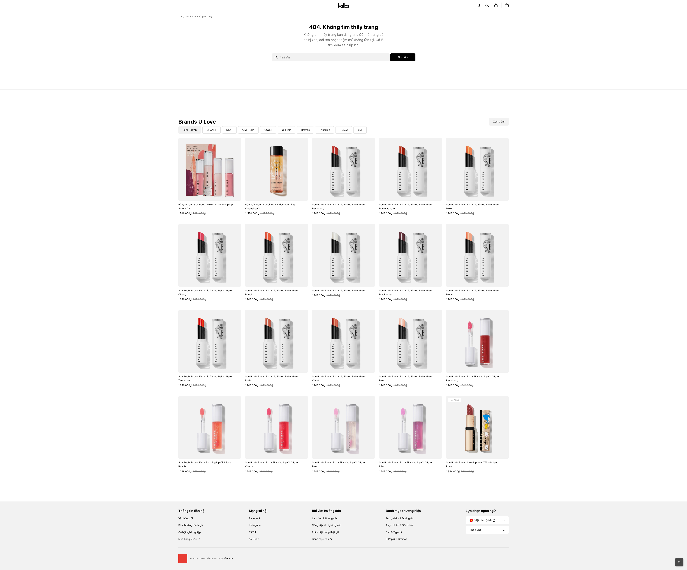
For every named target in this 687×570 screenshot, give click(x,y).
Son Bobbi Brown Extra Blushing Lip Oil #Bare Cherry (271, 464)
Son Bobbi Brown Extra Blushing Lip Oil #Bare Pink (338, 464)
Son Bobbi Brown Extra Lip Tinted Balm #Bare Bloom (472, 292)
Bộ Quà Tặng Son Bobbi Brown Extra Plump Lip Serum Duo (205, 206)
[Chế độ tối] (487, 5)
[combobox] (331, 57)
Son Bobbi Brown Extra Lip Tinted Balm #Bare (339, 290)
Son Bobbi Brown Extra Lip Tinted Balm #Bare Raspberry (339, 206)
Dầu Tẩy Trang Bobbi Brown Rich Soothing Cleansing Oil (270, 206)
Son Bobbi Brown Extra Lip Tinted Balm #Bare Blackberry (405, 292)
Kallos (230, 558)
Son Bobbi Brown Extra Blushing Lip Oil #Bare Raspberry (472, 378)
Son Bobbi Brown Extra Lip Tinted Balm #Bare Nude (272, 378)
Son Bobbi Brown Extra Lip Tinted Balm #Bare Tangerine (205, 378)
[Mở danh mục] (180, 5)
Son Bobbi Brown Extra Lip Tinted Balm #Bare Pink (405, 378)
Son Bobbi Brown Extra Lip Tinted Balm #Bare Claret (339, 378)
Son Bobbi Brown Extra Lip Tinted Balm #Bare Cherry (205, 292)
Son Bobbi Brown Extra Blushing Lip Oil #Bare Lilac (405, 464)
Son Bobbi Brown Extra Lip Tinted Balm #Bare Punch (272, 292)
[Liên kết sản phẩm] (209, 176)
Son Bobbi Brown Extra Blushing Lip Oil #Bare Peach (204, 464)
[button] (479, 5)
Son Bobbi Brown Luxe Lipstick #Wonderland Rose (472, 464)
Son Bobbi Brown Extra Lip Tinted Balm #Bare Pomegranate (405, 206)
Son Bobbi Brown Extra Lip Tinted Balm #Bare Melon (472, 206)
